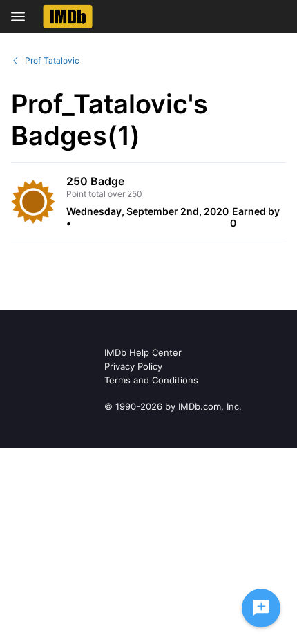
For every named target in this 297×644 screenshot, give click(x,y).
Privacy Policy (133, 366)
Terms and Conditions (151, 380)
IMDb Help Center (143, 352)
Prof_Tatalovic (52, 60)
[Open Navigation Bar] (22, 16)
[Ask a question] (261, 608)
